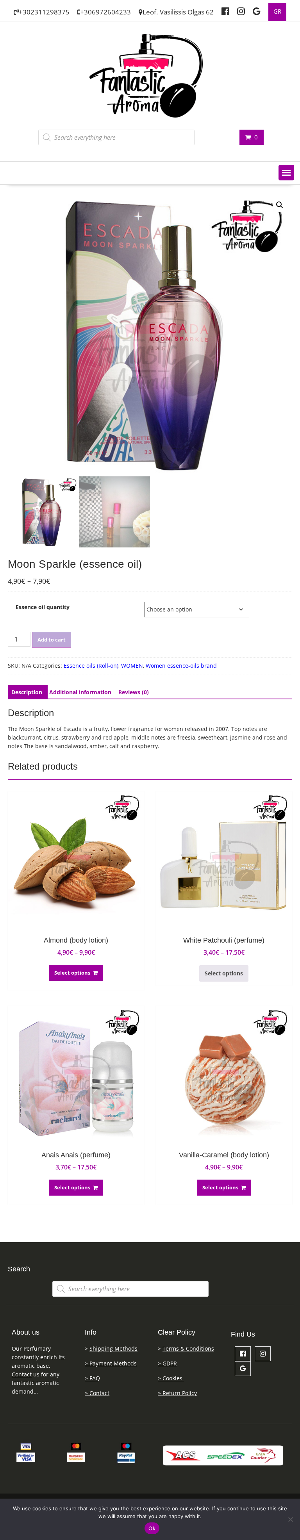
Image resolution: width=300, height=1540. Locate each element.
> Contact (97, 1393)
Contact (22, 1374)
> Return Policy (177, 1393)
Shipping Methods (113, 1348)
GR (277, 11)
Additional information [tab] (80, 692)
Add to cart (52, 639)
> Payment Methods (111, 1363)
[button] (286, 172)
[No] (290, 1519)
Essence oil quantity (43, 607)
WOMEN (132, 665)
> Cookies (171, 1378)
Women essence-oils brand (181, 665)
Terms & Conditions (188, 1348)
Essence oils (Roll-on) (91, 665)
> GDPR (167, 1363)
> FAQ (92, 1378)
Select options (72, 972)
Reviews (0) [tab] (133, 692)
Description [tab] (26, 692)
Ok (151, 1528)
